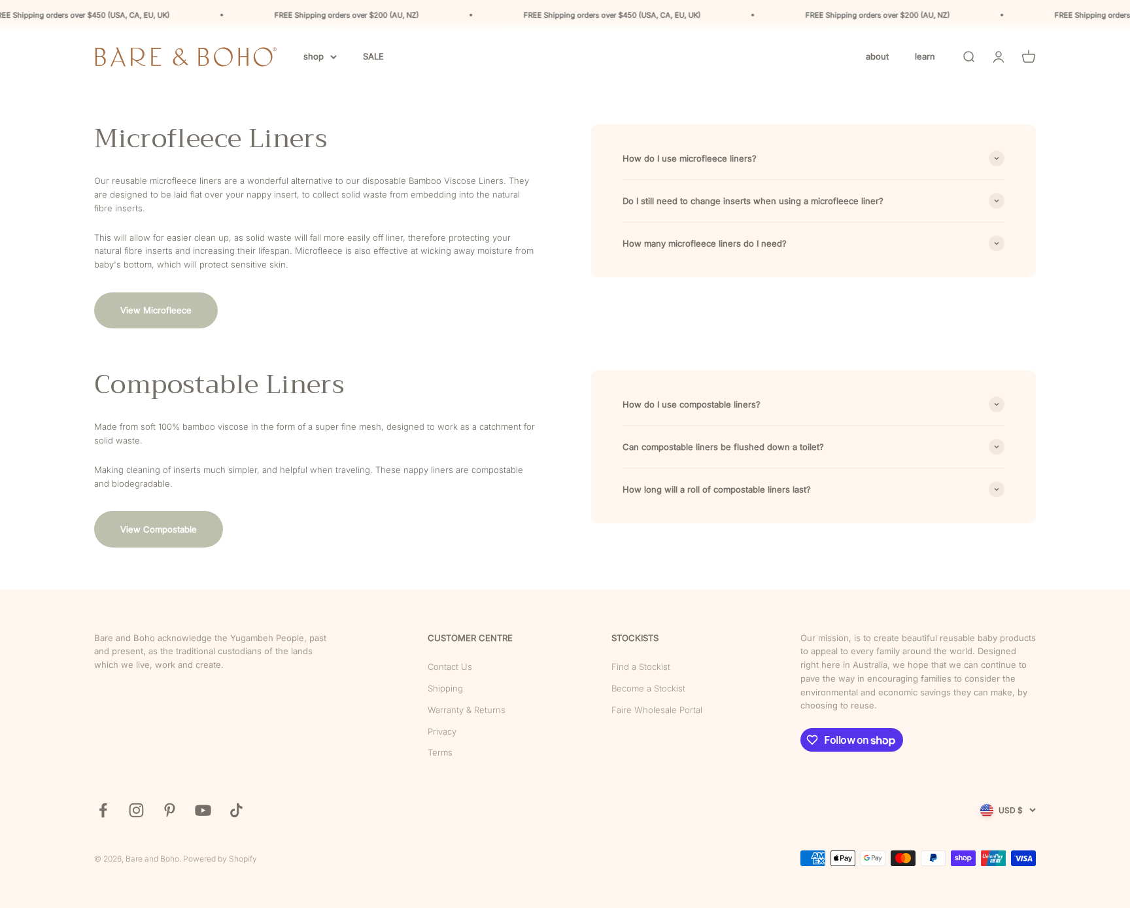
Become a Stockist (648, 688)
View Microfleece (156, 310)
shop (313, 56)
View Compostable (158, 529)
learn (925, 56)
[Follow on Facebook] (103, 810)
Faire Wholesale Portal (656, 710)
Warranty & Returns (466, 710)
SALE (373, 56)
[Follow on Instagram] (136, 810)
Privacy (442, 731)
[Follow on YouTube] (203, 810)
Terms (440, 752)
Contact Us (450, 666)
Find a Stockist (640, 666)
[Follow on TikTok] (236, 810)
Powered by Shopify (220, 859)
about (877, 56)
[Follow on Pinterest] (170, 810)
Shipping (445, 688)
